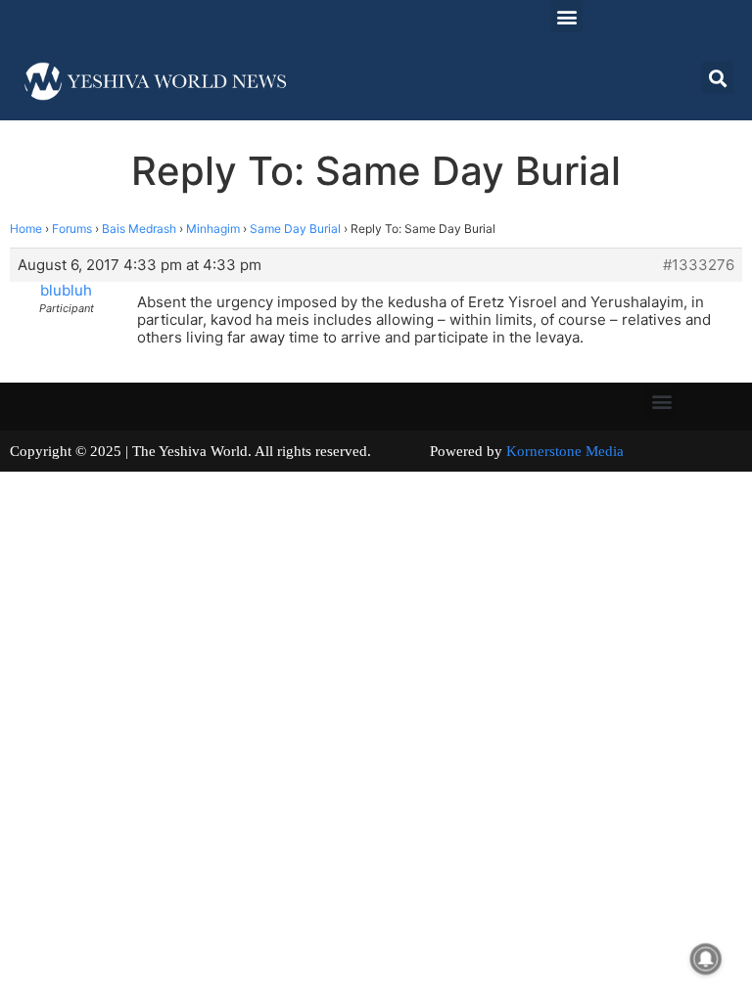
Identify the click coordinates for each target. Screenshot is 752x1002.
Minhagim (213, 228)
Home (26, 228)
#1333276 (698, 265)
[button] (566, 16)
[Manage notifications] (706, 959)
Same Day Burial (295, 228)
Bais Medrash (139, 228)
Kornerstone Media (565, 451)
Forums (72, 228)
